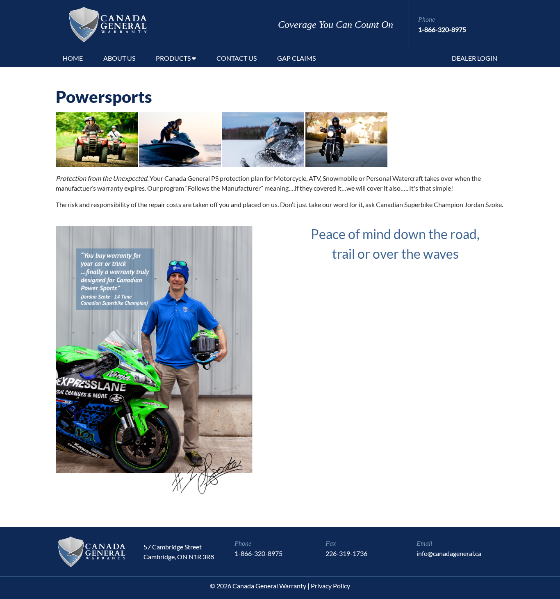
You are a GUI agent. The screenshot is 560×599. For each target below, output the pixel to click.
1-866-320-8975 (442, 29)
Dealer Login (474, 58)
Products (174, 58)
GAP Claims (296, 58)
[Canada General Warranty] (99, 24)
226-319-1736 (346, 553)
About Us (119, 58)
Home (73, 58)
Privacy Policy (330, 586)
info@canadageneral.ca (449, 553)
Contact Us (236, 58)
